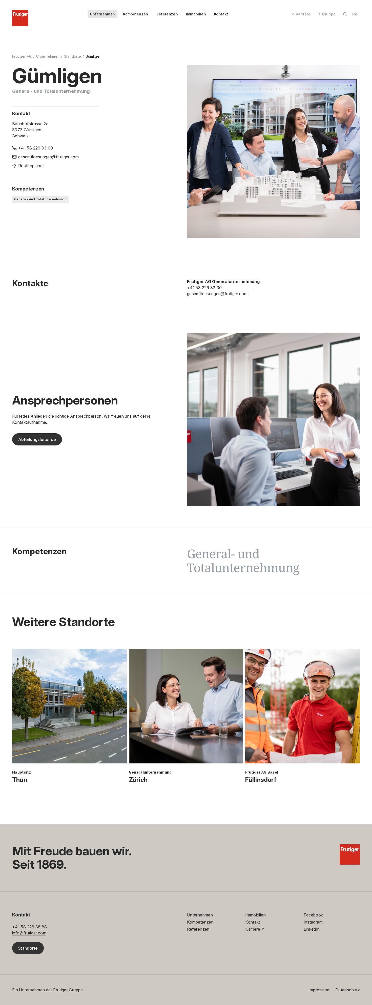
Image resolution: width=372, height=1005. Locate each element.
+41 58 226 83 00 (204, 287)
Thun (19, 779)
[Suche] (345, 14)
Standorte (72, 56)
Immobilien (196, 14)
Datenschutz (347, 989)
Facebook (313, 914)
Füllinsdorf (260, 779)
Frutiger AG (22, 56)
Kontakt (221, 14)
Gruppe (329, 14)
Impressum (318, 989)
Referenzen (167, 14)
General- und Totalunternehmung (40, 199)
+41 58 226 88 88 (29, 926)
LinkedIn (312, 929)
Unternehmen (102, 14)
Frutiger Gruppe (68, 989)
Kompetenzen (135, 14)
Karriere (303, 14)
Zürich (138, 779)
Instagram (313, 922)
